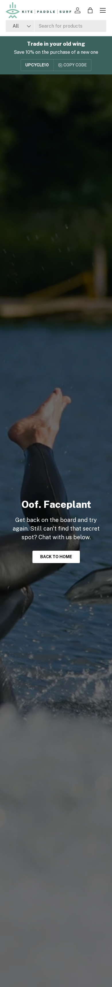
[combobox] (56, 26)
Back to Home (56, 556)
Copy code (75, 65)
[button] (90, 10)
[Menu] (102, 10)
